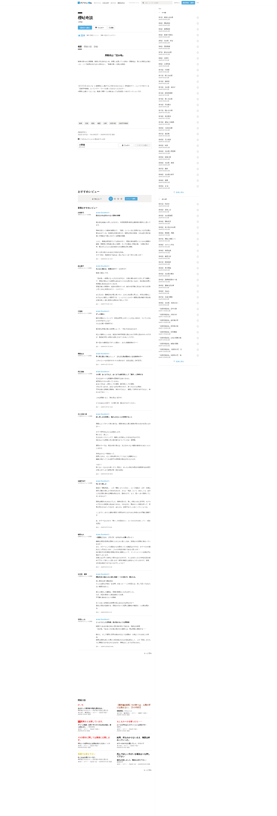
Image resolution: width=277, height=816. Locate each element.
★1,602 (119, 745)
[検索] (143, 2)
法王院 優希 (82, 574)
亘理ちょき (81, 619)
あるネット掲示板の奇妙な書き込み (90, 708)
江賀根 (80, 311)
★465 (80, 745)
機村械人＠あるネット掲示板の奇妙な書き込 (93, 710)
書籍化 (88, 712)
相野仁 (119, 727)
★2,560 (80, 712)
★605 (80, 761)
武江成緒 (81, 371)
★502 (80, 729)
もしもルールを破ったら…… (129, 721)
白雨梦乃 (81, 212)
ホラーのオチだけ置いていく (127, 743)
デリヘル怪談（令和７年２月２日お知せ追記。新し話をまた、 (94, 726)
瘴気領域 (92, 727)
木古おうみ (128, 711)
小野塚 (81, 22)
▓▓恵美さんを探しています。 (91, 721)
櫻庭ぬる (81, 353)
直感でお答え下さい (86, 754)
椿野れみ (81, 534)
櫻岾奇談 (85, 17)
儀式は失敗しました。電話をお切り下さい (131, 760)
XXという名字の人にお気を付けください (92, 743)
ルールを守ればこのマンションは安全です (131, 725)
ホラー (95, 712)
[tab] (80, 47)
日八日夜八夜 (82, 414)
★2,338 (119, 713)
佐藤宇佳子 (81, 481)
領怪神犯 (120, 711)
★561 (119, 764)
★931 (119, 729)
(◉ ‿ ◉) (80, 705)
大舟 (108, 743)
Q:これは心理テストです (86, 757)
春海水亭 (141, 743)
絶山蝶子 (81, 266)
